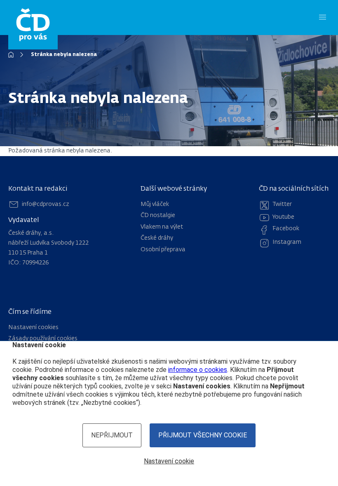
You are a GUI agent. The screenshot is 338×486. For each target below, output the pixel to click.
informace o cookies (197, 370)
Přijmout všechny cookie (202, 435)
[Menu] (322, 17)
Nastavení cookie (169, 461)
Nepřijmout (112, 435)
